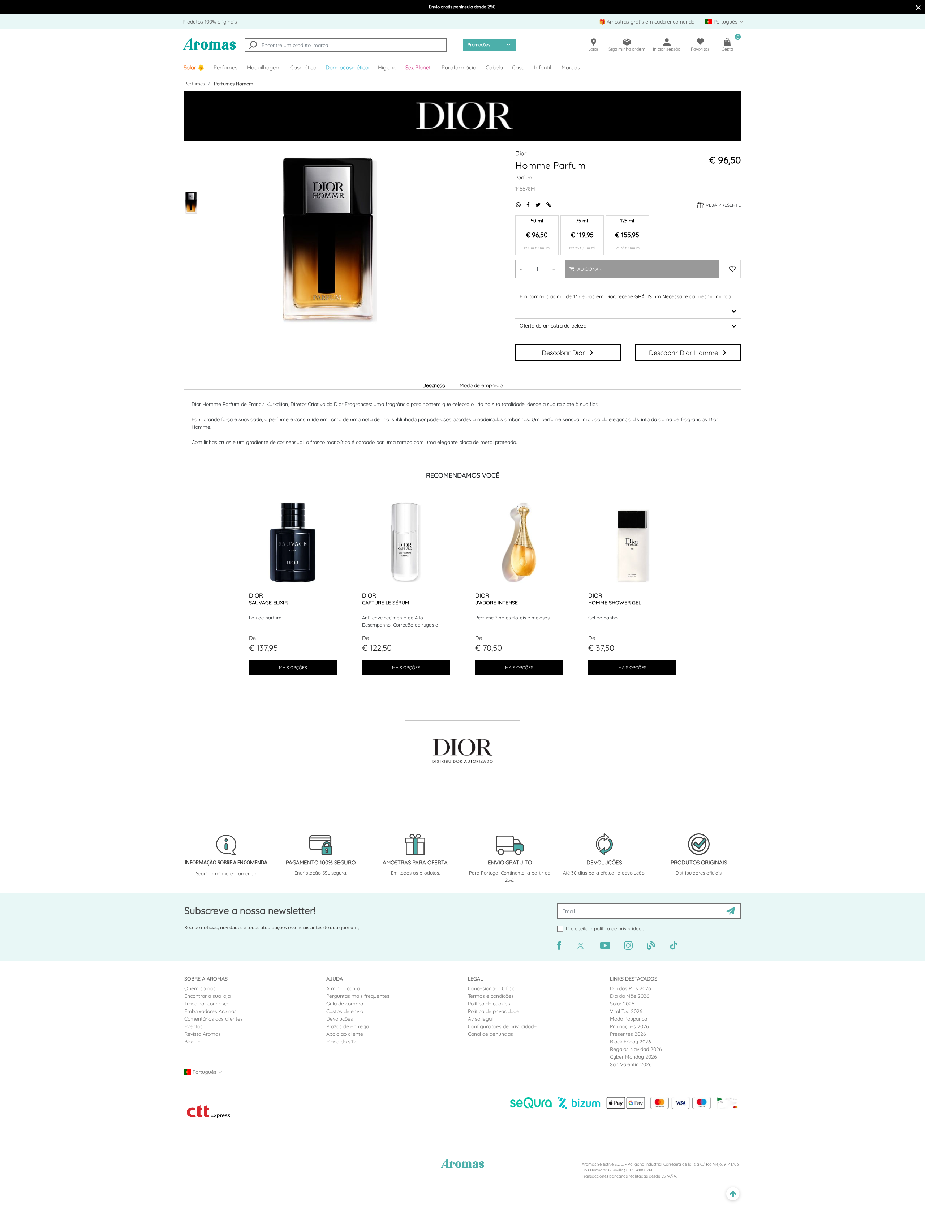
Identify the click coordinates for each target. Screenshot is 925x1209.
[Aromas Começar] (209, 48)
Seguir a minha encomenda (226, 873)
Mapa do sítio (341, 1041)
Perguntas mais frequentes (358, 996)
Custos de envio (344, 1011)
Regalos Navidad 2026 (636, 1049)
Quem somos (200, 988)
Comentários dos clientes (213, 1019)
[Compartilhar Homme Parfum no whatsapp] (515, 204)
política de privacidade (619, 928)
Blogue (192, 1041)
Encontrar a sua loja (207, 996)
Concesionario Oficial (492, 988)
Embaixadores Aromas (210, 1011)
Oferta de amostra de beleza (553, 325)
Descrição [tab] (433, 385)
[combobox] (346, 45)
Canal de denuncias (490, 1034)
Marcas (571, 67)
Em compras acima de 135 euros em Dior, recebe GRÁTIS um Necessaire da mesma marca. (626, 296)
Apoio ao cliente (344, 1034)
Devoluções (339, 1019)
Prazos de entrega (347, 1026)
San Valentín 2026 (631, 1064)
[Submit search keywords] (253, 46)
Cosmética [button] (303, 67)
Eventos (193, 1026)
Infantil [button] (542, 67)
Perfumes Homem (233, 83)
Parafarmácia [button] (459, 67)
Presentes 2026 (628, 1034)
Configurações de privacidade (502, 1026)
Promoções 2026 (629, 1026)
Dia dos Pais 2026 (630, 988)
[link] (194, 67)
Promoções (479, 44)
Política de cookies (489, 1003)
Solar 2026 (622, 1003)
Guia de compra (344, 1003)
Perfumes (194, 83)
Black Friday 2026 (630, 1041)
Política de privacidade (493, 1011)
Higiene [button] (387, 67)
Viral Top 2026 (626, 1011)
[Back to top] (733, 1194)
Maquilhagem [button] (264, 67)
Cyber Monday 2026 (633, 1057)
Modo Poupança (628, 1019)
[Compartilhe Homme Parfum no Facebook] (525, 204)
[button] (419, 67)
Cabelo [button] (494, 67)
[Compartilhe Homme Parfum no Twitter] (535, 204)
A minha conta (343, 988)
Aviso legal (480, 1019)
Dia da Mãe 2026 (629, 996)
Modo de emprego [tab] (481, 385)
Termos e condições (491, 996)
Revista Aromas (202, 1034)
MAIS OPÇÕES (293, 667)
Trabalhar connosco (206, 1003)
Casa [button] (518, 67)
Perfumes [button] (225, 67)
